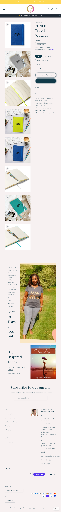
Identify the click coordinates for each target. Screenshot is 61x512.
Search (7, 434)
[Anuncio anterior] (3, 1)
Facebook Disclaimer (11, 422)
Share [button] (38, 87)
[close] (59, 15)
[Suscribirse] (45, 398)
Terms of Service (10, 418)
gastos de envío (41, 42)
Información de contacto (49, 508)
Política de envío (37, 508)
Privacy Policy (9, 414)
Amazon (10, 370)
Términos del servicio (25, 508)
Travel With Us (9, 442)
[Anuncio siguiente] (57, 1)
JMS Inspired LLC (14, 507)
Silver (39, 60)
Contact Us (8, 446)
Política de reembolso (37, 507)
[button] (4, 9)
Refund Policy (9, 430)
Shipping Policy (9, 426)
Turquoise (48, 56)
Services (7, 438)
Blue (38, 56)
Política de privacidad (50, 507)
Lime (47, 60)
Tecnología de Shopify (25, 507)
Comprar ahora (46, 81)
